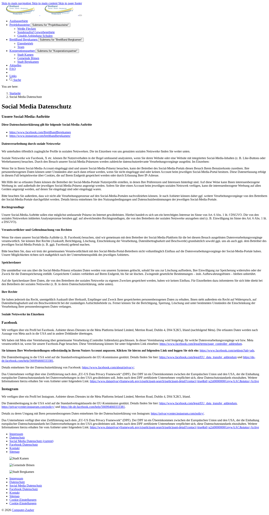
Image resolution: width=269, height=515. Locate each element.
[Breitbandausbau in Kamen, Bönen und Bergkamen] (40, 14)
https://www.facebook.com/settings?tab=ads (227, 350)
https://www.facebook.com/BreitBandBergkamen (40, 132)
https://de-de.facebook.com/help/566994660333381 (93, 406)
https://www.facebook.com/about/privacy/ (108, 367)
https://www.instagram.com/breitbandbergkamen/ (39, 135)
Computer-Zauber (23, 510)
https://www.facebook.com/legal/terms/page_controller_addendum (201, 343)
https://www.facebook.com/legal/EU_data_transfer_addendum (198, 357)
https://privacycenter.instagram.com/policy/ (28, 406)
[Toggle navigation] (80, 15)
